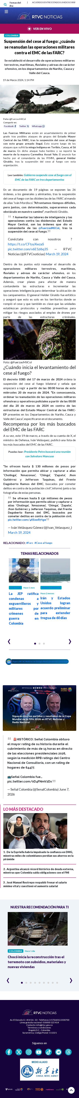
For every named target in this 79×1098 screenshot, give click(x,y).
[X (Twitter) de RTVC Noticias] (18, 1052)
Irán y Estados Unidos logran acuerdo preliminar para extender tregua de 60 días (55, 608)
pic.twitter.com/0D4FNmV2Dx (29, 781)
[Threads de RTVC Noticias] (68, 1052)
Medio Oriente (51, 587)
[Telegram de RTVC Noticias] (58, 1052)
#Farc (29, 542)
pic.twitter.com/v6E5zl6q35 (28, 249)
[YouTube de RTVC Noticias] (38, 1052)
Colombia (11, 35)
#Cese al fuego (43, 542)
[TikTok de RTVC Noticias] (48, 1052)
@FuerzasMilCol (49, 228)
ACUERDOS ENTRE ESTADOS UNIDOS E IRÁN (54, 2)
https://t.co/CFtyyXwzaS (26, 244)
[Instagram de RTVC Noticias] (28, 1052)
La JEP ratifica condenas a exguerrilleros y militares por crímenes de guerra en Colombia (24, 608)
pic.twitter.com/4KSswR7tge (27, 519)
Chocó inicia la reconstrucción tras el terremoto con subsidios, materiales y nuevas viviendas (37, 962)
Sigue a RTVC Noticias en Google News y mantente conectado (40, 661)
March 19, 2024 (57, 254)
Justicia (15, 587)
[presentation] (9, 640)
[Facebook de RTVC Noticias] (9, 1052)
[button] (35, 643)
